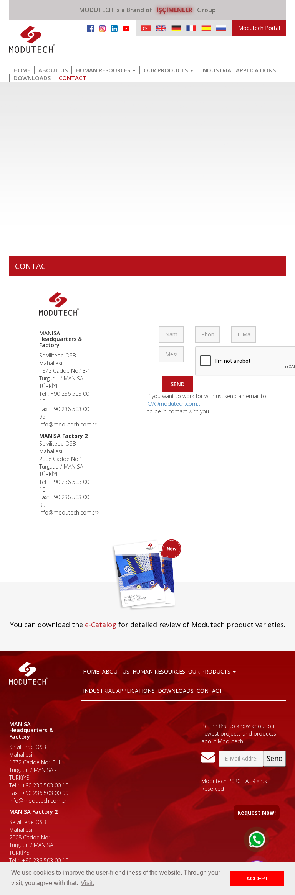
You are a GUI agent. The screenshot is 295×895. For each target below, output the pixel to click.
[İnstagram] (102, 28)
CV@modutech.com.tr (175, 403)
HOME (21, 70)
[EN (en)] (161, 28)
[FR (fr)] (191, 28)
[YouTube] (126, 28)
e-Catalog (100, 624)
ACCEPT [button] (257, 878)
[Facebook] (90, 28)
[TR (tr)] (146, 28)
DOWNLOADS (32, 78)
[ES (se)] (206, 28)
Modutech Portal (259, 27)
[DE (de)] (176, 28)
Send (178, 384)
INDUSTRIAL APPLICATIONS (238, 70)
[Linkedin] (114, 28)
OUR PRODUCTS (166, 70)
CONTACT (72, 78)
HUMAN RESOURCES (104, 70)
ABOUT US (53, 70)
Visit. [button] (87, 883)
